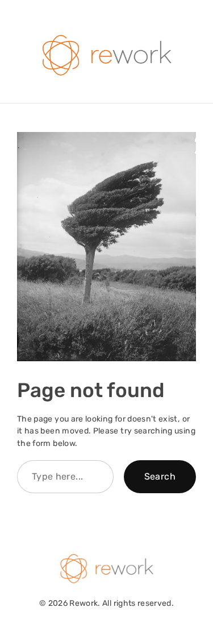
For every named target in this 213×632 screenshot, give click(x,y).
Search (160, 476)
